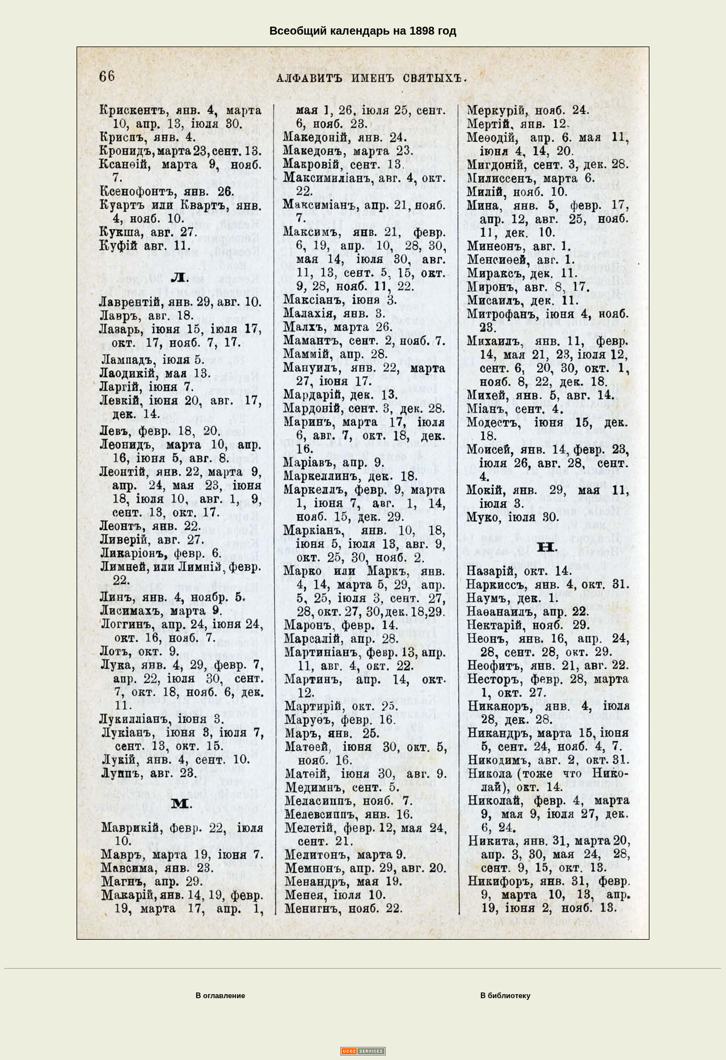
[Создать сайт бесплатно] (363, 1052)
